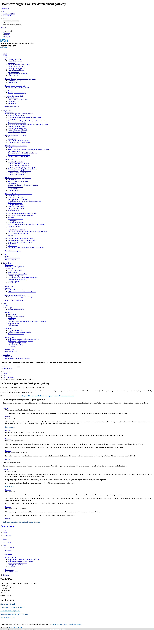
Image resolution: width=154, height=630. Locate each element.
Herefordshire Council (7, 604)
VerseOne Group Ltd (15, 627)
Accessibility (4, 8)
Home (5, 374)
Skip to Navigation (9, 14)
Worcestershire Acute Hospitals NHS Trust (14, 614)
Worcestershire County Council (10, 611)
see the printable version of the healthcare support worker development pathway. (46, 396)
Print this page (19, 522)
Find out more (9, 486)
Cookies (79, 624)
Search (2, 367)
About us (55, 624)
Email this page (29, 522)
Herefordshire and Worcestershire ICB (12, 607)
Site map (5, 12)
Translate (3, 28)
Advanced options (6, 368)
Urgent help (8, 31)
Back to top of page (9, 522)
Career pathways (8, 377)
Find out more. (10, 427)
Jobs (4, 375)
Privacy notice (62, 624)
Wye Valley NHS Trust (7, 617)
